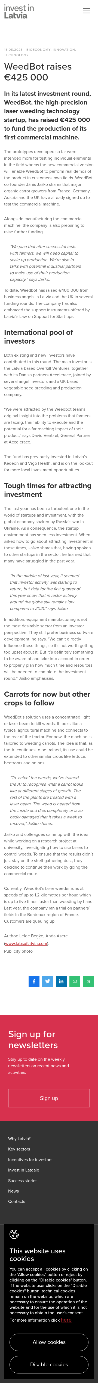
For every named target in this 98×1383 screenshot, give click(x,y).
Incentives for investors (30, 1160)
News (13, 1191)
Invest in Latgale (23, 1170)
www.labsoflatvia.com (26, 943)
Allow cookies (49, 1342)
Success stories (22, 1181)
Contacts (16, 1201)
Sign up (49, 1098)
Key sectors (19, 1149)
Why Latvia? (19, 1138)
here (66, 1320)
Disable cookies (49, 1364)
